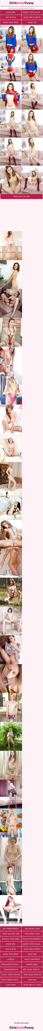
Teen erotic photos (11, 964)
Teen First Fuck (32, 934)
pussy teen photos (10, 974)
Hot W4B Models (11, 929)
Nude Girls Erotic (32, 17)
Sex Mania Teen (32, 929)
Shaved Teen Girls (11, 939)
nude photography (32, 939)
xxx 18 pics (11, 17)
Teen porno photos (10, 980)
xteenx (10, 959)
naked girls (32, 964)
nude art (32, 22)
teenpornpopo (11, 969)
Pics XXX (32, 980)
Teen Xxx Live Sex (21, 196)
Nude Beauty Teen (32, 985)
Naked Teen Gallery (32, 12)
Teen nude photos (32, 974)
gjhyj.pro (11, 985)
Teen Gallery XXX (10, 934)
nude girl (11, 12)
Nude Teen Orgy (11, 22)
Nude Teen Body (32, 959)
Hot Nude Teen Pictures (33, 969)
